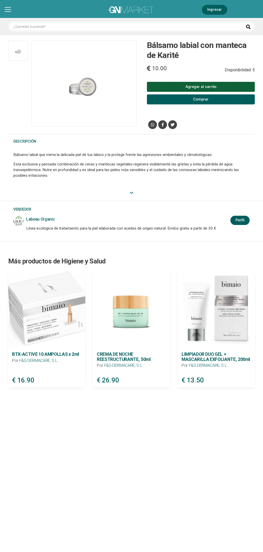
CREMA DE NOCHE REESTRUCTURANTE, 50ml (124, 357)
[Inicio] (131, 10)
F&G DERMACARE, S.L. (38, 360)
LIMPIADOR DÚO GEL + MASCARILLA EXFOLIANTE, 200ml (216, 357)
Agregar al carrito (201, 87)
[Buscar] (248, 27)
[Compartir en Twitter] (172, 124)
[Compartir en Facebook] (162, 124)
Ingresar (214, 9)
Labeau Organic (40, 219)
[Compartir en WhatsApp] (152, 124)
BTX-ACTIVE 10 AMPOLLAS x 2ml (45, 354)
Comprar (201, 99)
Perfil (240, 220)
